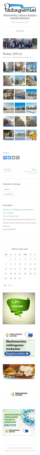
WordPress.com (29, 451)
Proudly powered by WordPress (20, 448)
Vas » (10, 285)
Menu (21, 31)
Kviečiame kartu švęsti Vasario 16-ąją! (30, 171)
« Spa (5, 285)
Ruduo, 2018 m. (7, 170)
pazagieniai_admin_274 (22, 57)
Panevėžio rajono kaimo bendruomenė (20, 16)
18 (25, 269)
